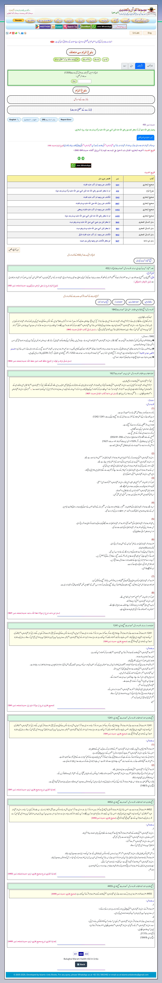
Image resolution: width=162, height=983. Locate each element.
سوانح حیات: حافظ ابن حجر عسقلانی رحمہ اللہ (67, 59)
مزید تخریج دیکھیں (14, 250)
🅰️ (13, 33)
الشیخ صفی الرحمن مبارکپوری (144, 261)
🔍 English (14, 120)
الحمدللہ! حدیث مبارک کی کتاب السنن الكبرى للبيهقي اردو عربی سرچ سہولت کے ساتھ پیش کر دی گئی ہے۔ (83, 42)
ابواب (105, 59)
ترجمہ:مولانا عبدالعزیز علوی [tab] (145, 138)
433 (86, 954)
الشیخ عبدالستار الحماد (103, 302)
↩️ (7, 33)
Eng (149, 33)
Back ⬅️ (81, 964)
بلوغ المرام (81, 90)
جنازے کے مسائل (81, 99)
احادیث (96, 59)
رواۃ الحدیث (86, 59)
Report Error (66, 120)
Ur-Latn (136, 33)
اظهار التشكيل (30, 120)
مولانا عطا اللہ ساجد (134, 302)
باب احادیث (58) (48, 120)
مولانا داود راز (118, 302)
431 (75, 954)
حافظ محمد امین (148, 302)
